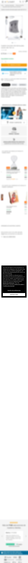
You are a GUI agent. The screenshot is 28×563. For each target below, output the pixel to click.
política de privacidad (9, 286)
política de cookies (19, 284)
